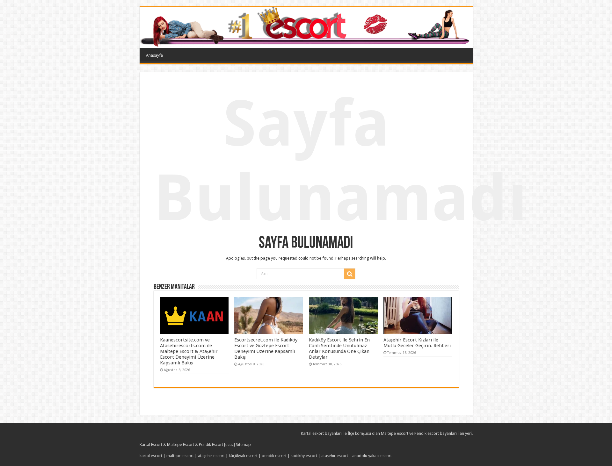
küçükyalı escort (243, 455)
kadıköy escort (304, 455)
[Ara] (349, 274)
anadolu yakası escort (372, 455)
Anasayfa (154, 55)
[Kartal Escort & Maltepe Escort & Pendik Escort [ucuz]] (306, 27)
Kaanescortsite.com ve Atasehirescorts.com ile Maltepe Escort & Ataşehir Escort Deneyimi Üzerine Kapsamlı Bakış (189, 351)
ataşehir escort (211, 455)
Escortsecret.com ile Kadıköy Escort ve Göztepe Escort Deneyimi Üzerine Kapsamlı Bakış (265, 348)
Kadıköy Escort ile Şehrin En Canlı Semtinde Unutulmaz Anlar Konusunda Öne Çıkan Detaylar (339, 348)
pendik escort (274, 455)
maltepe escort (180, 455)
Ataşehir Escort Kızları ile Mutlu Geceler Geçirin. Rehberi (417, 342)
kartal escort (151, 455)
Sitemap (243, 444)
